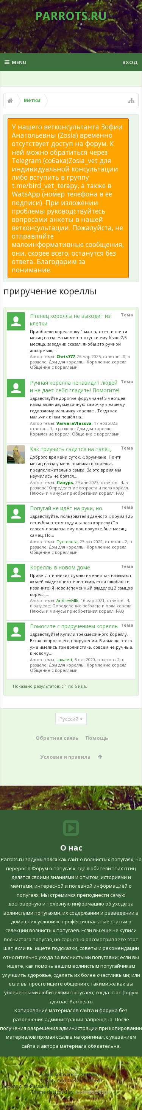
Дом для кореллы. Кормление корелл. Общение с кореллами (79, 364)
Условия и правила (65, 756)
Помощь (97, 737)
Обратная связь (57, 737)
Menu (19, 62)
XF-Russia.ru (36, 1086)
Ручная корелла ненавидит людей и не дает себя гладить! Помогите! (74, 386)
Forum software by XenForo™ (71, 1074)
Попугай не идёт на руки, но (66, 508)
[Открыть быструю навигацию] (131, 100)
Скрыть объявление (133, 122)
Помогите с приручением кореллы (74, 626)
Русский (68, 718)
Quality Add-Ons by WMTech (71, 1080)
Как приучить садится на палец (70, 449)
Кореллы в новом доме (60, 567)
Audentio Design (92, 1092)
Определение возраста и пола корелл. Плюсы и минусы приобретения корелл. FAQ (79, 490)
